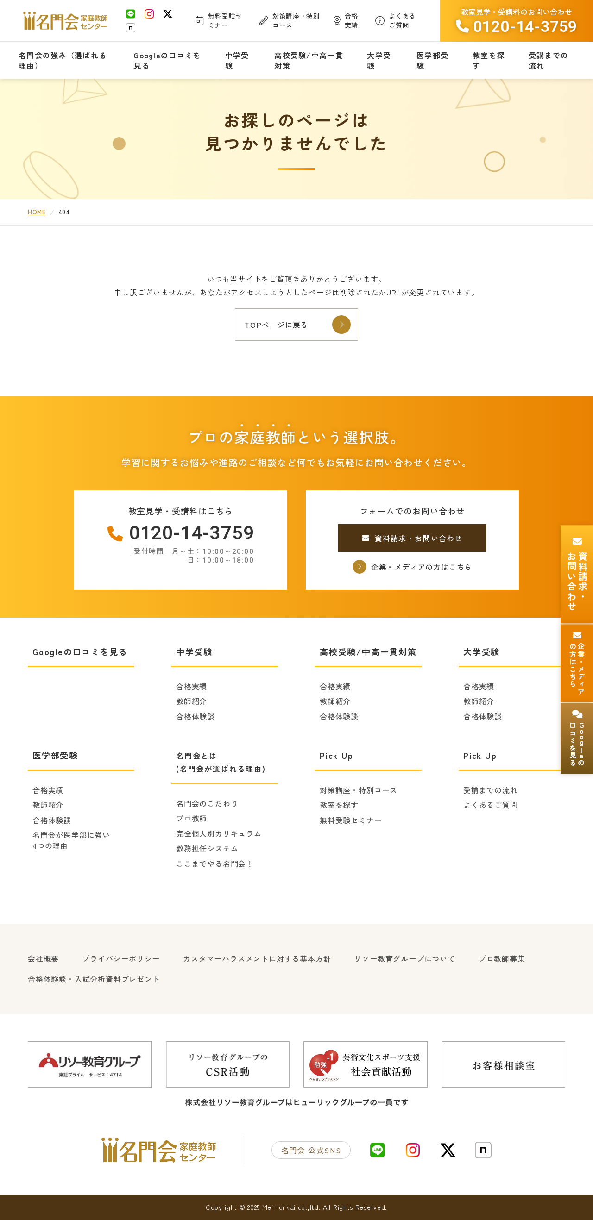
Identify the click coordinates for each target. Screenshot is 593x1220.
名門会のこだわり (207, 803)
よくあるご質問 (490, 805)
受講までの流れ (490, 790)
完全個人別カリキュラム (219, 833)
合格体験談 (195, 716)
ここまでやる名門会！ (215, 863)
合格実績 (191, 686)
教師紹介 (191, 701)
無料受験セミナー (351, 820)
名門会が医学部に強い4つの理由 (71, 840)
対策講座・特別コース (358, 790)
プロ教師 (191, 818)
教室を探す (339, 805)
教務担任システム (207, 848)
